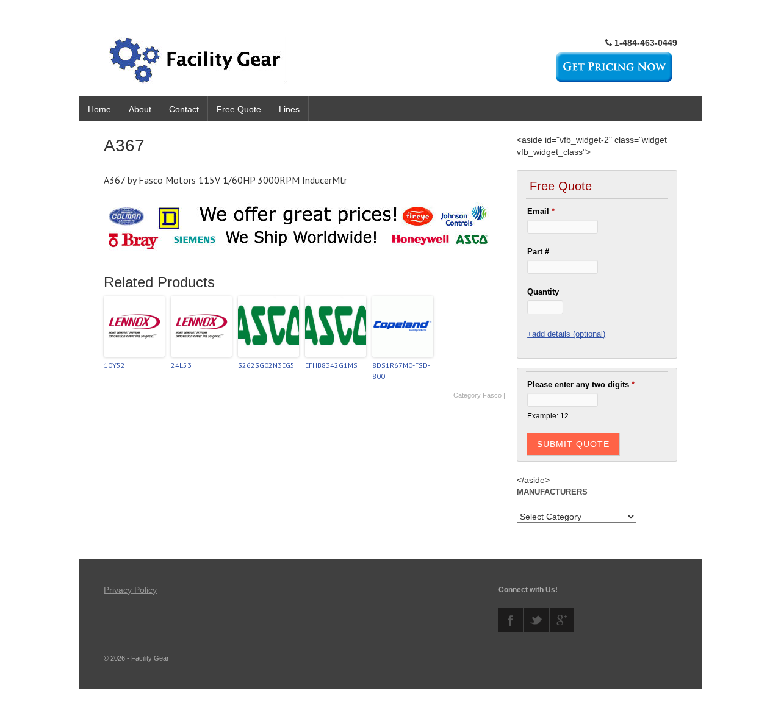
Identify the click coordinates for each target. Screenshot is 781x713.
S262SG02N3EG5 (266, 365)
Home (99, 109)
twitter (536, 620)
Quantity (543, 291)
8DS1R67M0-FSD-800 (401, 370)
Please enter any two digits (581, 384)
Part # (538, 251)
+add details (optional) (566, 334)
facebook (510, 620)
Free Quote (239, 109)
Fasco (492, 395)
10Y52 (114, 365)
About (140, 109)
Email (541, 211)
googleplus (562, 620)
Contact (184, 109)
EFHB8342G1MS (331, 365)
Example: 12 (548, 416)
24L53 (181, 365)
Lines (289, 109)
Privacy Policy (130, 590)
